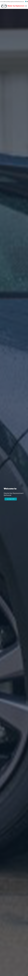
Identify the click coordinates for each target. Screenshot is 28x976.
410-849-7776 (10, 499)
